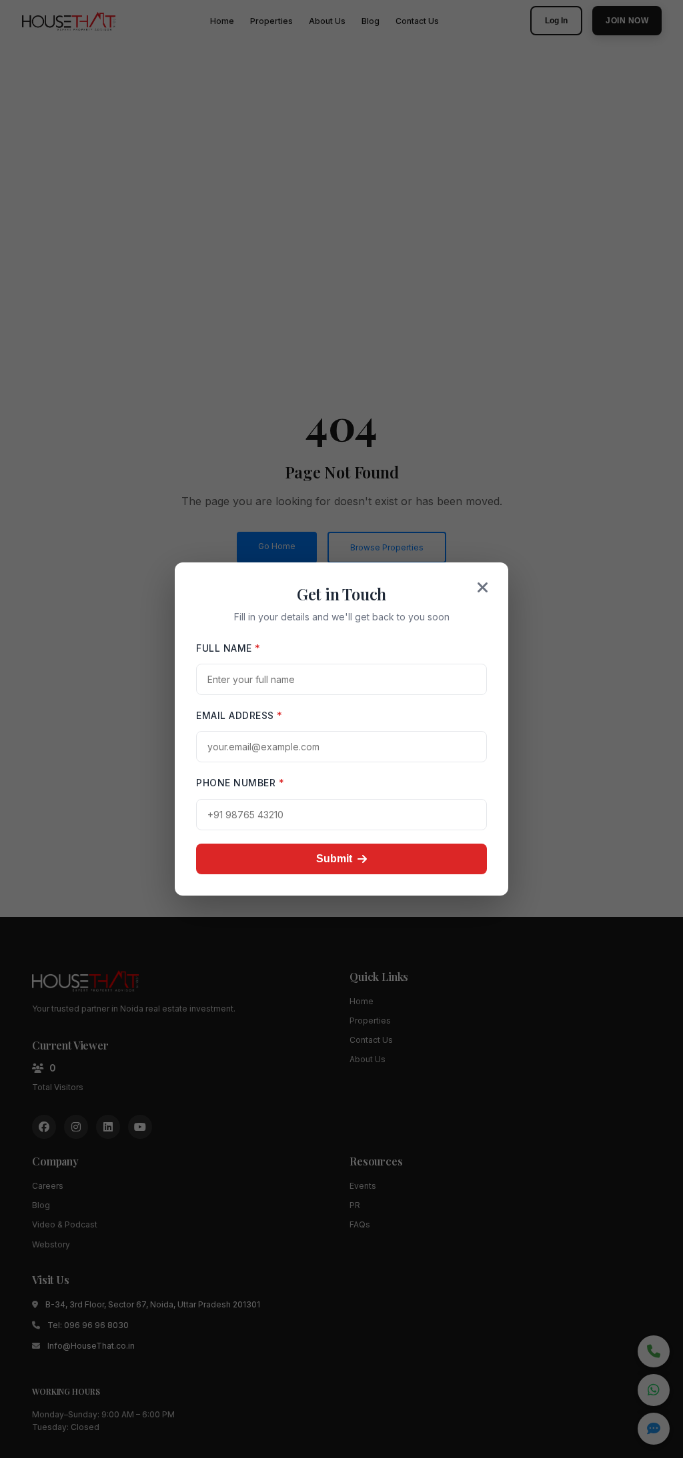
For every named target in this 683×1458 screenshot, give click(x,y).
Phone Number (240, 782)
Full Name (228, 648)
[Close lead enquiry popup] (483, 587)
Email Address (239, 715)
